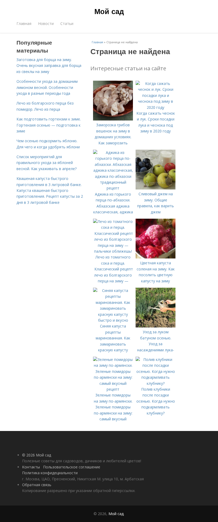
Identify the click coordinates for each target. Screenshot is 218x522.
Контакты (31, 466)
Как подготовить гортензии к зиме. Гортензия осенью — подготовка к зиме (48, 125)
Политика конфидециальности (50, 472)
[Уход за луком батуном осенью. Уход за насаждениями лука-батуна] (155, 326)
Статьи (66, 23)
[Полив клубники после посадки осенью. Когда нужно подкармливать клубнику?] (155, 383)
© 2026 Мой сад (36, 455)
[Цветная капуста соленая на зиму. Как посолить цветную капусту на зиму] (155, 257)
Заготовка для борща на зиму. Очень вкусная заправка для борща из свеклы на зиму (48, 65)
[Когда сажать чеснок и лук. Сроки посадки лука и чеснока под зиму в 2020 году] (155, 107)
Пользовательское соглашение (71, 466)
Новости (46, 23)
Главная (23, 23)
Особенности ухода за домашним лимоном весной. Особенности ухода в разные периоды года (47, 87)
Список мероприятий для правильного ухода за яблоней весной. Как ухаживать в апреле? (46, 162)
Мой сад (109, 11)
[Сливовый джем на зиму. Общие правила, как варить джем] (155, 188)
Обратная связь (36, 484)
